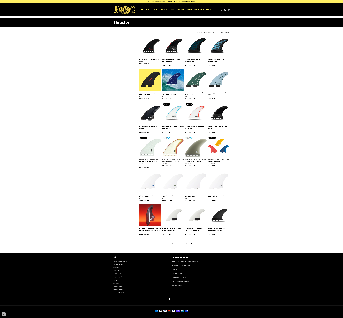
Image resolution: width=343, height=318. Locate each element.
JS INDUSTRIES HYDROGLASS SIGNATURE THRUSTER (194, 229)
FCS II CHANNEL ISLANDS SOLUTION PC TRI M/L (170, 93)
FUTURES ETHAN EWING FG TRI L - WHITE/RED (195, 127)
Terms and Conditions (120, 261)
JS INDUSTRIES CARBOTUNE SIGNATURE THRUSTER (216, 229)
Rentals (115, 280)
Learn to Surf (117, 277)
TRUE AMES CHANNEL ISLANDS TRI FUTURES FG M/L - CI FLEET (173, 160)
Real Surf (158, 313)
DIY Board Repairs (119, 274)
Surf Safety (117, 283)
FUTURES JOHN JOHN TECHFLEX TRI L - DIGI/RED (172, 60)
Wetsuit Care (117, 286)
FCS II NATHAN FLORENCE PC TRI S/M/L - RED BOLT (149, 93)
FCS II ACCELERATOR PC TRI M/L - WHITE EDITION (195, 195)
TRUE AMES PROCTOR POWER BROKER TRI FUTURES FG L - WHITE (148, 161)
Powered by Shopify (166, 313)
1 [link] (172, 243)
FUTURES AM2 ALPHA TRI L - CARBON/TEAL (193, 60)
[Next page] (196, 243)
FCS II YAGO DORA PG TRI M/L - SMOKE (149, 127)
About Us (116, 270)
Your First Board (118, 292)
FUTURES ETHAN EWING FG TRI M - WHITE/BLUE (173, 127)
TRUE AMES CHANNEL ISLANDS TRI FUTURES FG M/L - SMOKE (196, 160)
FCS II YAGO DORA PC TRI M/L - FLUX (217, 93)
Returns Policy (118, 264)
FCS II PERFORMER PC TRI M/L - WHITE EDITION (149, 195)
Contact (116, 267)
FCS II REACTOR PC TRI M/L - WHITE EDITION (216, 195)
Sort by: (200, 32)
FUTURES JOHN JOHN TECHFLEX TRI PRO (218, 127)
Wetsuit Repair (118, 289)
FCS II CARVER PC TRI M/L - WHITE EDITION (173, 195)
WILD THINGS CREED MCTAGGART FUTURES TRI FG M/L (218, 160)
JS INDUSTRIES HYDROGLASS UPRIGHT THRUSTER (171, 229)
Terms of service (187, 313)
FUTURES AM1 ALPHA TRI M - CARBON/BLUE (216, 60)
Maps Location (177, 285)
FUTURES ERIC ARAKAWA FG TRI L (150, 59)
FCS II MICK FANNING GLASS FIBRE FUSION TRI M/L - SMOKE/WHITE (150, 229)
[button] (221, 10)
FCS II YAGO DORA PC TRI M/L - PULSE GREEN (194, 93)
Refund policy (177, 313)
